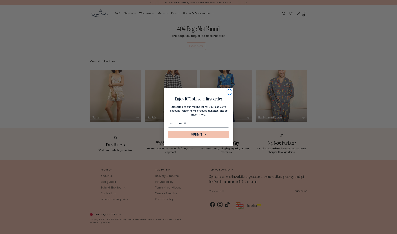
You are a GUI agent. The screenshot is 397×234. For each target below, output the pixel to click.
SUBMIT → (198, 134)
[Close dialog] (229, 92)
